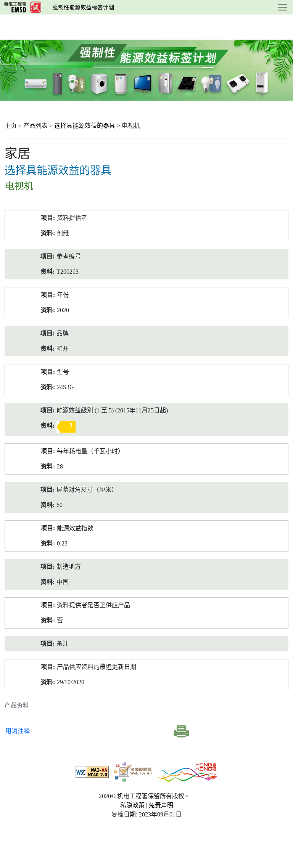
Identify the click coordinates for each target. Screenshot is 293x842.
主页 (11, 125)
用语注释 (17, 731)
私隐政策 (132, 805)
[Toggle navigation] (282, 7)
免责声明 (161, 805)
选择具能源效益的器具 (84, 125)
